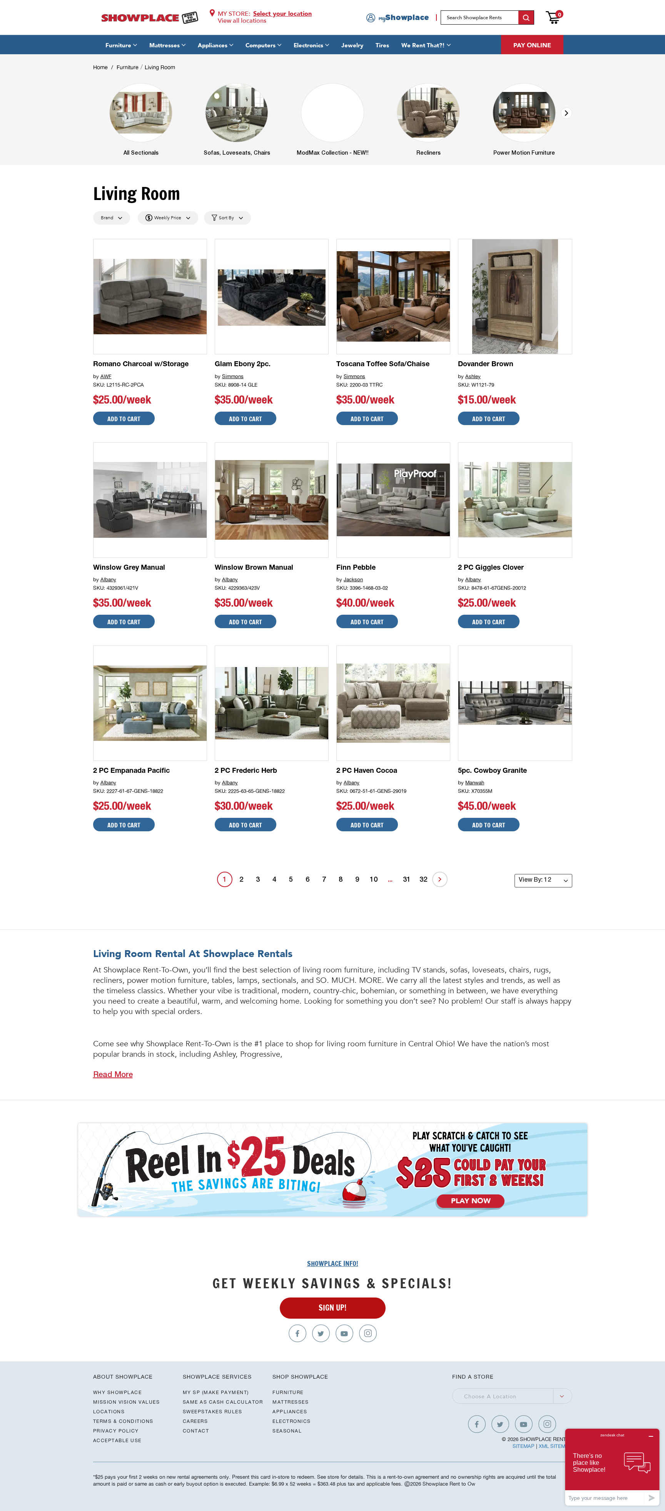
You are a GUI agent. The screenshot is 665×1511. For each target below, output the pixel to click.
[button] (566, 113)
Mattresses (164, 45)
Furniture (118, 45)
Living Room (160, 67)
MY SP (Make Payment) (216, 1392)
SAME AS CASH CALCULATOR (223, 1402)
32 (423, 880)
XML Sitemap (555, 1446)
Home (100, 67)
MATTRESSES (290, 1402)
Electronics (308, 45)
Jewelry (352, 45)
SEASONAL (287, 1431)
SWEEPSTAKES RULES (212, 1411)
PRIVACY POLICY (116, 1431)
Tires (382, 45)
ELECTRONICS (291, 1421)
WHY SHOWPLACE (117, 1392)
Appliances (212, 45)
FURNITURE (288, 1392)
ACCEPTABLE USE (117, 1440)
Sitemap (524, 1446)
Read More (113, 1075)
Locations (109, 1411)
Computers (261, 45)
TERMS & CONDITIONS (123, 1421)
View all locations (242, 21)
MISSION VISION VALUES (126, 1402)
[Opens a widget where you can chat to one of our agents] (612, 1467)
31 (407, 880)
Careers (195, 1421)
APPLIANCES (289, 1411)
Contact (196, 1431)
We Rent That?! (423, 45)
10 (374, 880)
